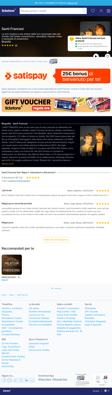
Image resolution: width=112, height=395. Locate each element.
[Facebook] (4, 380)
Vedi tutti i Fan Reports (56, 239)
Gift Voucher (91, 311)
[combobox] (50, 11)
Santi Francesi (22, 295)
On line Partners (10, 343)
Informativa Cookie (11, 318)
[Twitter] (21, 380)
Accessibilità (8, 324)
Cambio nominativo (95, 314)
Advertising (8, 366)
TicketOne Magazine (95, 321)
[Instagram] (9, 380)
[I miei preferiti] (93, 11)
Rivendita (89, 318)
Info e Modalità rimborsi (69, 321)
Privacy (5, 314)
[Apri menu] (107, 11)
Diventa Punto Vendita (13, 356)
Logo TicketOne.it (11, 346)
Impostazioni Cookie (12, 321)
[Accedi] (101, 11)
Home (4, 295)
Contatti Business (11, 334)
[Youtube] (32, 380)
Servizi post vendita (39, 350)
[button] (56, 288)
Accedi (96, 391)
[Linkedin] (26, 380)
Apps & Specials (93, 324)
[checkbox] (107, 56)
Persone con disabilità (40, 324)
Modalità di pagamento (69, 328)
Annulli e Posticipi (66, 318)
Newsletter (90, 308)
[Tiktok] (15, 380)
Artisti (11, 295)
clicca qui (72, 2)
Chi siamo (34, 308)
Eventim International (40, 311)
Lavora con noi (36, 314)
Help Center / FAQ (66, 311)
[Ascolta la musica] (96, 56)
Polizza (69, 324)
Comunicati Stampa (39, 318)
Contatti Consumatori (68, 308)
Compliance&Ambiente (40, 321)
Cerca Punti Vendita (67, 314)
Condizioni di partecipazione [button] (19, 181)
